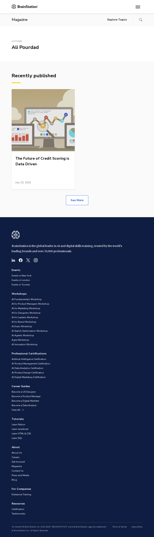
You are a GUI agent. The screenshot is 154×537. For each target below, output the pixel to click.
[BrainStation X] (28, 260)
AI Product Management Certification (31, 363)
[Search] (140, 19)
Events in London (21, 280)
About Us (17, 452)
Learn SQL (17, 438)
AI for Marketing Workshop (26, 308)
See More (77, 200)
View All (16, 409)
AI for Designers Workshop (26, 312)
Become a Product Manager (26, 396)
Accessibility (136, 527)
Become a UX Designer (24, 391)
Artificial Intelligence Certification (29, 359)
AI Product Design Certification (28, 372)
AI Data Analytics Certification (27, 368)
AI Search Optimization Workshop (30, 330)
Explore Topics (117, 19)
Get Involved (18, 461)
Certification (18, 509)
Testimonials (18, 513)
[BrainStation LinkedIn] (13, 260)
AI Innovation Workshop (25, 344)
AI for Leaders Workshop (25, 317)
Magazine (17, 466)
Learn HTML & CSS (21, 433)
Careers (16, 457)
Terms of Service (119, 527)
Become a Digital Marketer (25, 400)
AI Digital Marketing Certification (29, 377)
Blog (14, 479)
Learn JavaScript (20, 429)
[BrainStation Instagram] (36, 260)
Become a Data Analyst (24, 405)
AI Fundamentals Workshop (27, 299)
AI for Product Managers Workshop (30, 303)
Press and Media (20, 475)
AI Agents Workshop (23, 335)
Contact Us (17, 470)
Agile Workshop (20, 339)
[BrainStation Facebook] (21, 260)
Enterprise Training (21, 494)
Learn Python (18, 424)
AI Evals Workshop (22, 326)
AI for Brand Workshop (24, 321)
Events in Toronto (21, 284)
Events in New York (21, 275)
